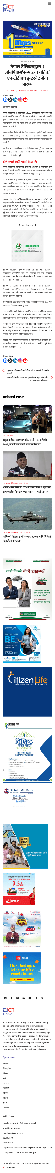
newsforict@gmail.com (13, 1133)
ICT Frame (11, 90)
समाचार (12, 435)
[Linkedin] (15, 99)
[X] (10, 99)
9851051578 (8, 1138)
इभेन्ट (7, 435)
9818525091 (8, 1143)
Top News (6, 483)
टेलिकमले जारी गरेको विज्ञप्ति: (20, 162)
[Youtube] (25, 99)
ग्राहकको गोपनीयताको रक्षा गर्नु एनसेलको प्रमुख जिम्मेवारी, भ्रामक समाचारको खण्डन (27, 379)
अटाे (4, 435)
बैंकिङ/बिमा (7, 1068)
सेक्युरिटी (6, 1088)
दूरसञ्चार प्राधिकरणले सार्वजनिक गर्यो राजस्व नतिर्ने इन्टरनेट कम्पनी (28, 372)
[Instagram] (20, 99)
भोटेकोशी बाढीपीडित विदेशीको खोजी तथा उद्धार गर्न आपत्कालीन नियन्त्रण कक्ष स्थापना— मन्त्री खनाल (27, 489)
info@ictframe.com (11, 1128)
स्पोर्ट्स (5, 1098)
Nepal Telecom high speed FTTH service (33, 90)
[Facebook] (5, 99)
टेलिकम (5, 1073)
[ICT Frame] (8, 13)
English (6, 1107)
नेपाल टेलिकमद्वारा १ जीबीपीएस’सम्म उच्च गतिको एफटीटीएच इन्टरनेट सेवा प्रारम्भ (27, 75)
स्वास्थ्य (5, 1093)
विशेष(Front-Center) (18, 483)
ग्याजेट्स (6, 1083)
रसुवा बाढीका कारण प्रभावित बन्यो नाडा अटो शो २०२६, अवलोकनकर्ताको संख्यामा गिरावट (25, 442)
